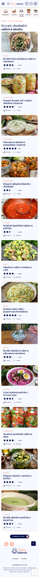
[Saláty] (36, 11)
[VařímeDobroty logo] (15, 3)
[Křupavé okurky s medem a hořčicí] (19, 459)
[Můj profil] (35, 3)
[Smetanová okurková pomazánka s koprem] (19, 125)
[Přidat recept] (31, 3)
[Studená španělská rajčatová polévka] (19, 208)
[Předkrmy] (6, 11)
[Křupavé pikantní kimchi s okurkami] (19, 167)
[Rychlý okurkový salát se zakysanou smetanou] (19, 334)
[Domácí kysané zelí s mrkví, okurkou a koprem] (19, 83)
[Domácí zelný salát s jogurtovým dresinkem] (19, 292)
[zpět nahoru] (33, 543)
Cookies (24, 559)
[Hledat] (27, 3)
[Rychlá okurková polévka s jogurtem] (19, 500)
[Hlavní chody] (21, 11)
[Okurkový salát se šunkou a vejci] (19, 250)
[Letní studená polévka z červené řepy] (19, 375)
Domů (3, 21)
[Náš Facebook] (12, 544)
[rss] (6, 544)
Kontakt (15, 559)
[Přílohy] (29, 11)
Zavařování (8, 97)
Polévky (6, 222)
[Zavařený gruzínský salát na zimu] (19, 417)
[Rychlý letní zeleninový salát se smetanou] (19, 42)
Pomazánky (7, 139)
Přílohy (6, 473)
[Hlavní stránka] (19, 551)
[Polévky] (14, 11)
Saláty (5, 56)
